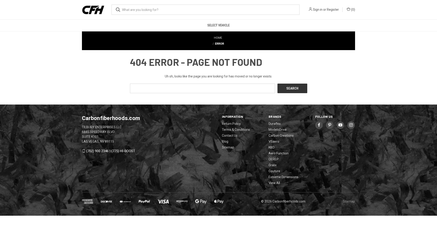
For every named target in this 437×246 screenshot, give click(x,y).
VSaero (274, 141)
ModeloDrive (278, 129)
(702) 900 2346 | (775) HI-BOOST (110, 151)
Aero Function (279, 153)
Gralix (273, 165)
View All (274, 183)
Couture (274, 171)
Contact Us (230, 135)
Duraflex (275, 124)
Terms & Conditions (236, 129)
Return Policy (231, 124)
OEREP (274, 159)
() (352, 9)
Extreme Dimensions (283, 177)
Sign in (318, 9)
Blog (225, 141)
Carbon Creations (281, 135)
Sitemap (228, 147)
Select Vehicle (218, 25)
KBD (271, 147)
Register (333, 9)
